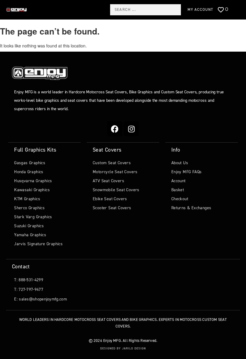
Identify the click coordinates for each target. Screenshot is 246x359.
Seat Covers (107, 149)
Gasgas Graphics (29, 163)
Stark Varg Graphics (33, 217)
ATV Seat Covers (108, 181)
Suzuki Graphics (29, 226)
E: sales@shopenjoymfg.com (40, 299)
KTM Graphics (27, 199)
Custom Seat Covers (112, 163)
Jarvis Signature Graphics (38, 244)
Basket (177, 190)
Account (178, 181)
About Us (179, 163)
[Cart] (236, 10)
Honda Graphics (29, 172)
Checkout (179, 199)
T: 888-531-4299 (28, 280)
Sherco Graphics (29, 208)
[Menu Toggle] (36, 9)
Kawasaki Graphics (32, 190)
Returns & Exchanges (191, 208)
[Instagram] (131, 128)
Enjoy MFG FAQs (186, 172)
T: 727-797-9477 (28, 289)
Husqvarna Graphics (33, 181)
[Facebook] (114, 128)
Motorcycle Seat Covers (115, 172)
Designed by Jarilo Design (123, 348)
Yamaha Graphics (30, 235)
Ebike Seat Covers (110, 199)
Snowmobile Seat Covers (116, 190)
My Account (200, 9)
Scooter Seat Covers (112, 208)
